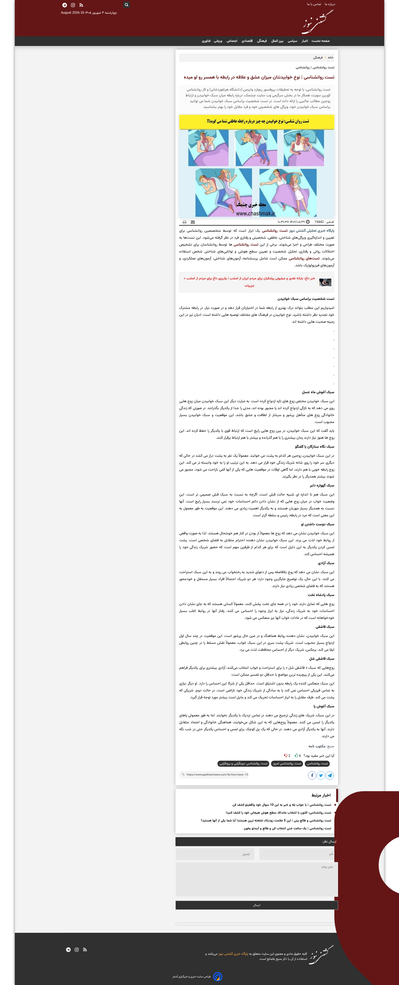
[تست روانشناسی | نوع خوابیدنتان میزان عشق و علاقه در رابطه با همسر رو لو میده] (330, 776)
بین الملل (277, 41)
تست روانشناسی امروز (287, 763)
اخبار (305, 41)
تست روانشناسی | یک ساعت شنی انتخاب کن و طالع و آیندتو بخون (287, 828)
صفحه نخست (320, 41)
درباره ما (330, 4)
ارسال (256, 905)
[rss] (81, 5)
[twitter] (321, 776)
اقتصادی (248, 41)
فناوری (206, 41)
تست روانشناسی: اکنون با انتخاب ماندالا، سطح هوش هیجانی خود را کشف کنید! (278, 812)
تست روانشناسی (317, 763)
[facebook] (312, 776)
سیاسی (293, 41)
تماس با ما (314, 4)
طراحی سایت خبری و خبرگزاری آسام (192, 977)
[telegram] (68, 950)
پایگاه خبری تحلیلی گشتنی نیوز (311, 231)
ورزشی (218, 41)
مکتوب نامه (317, 746)
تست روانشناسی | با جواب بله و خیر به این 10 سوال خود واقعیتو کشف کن (282, 805)
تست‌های (312, 258)
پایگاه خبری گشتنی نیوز (233, 954)
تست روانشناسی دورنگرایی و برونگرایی (243, 763)
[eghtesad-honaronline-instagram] (76, 950)
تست (282, 231)
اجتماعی (232, 41)
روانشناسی (270, 231)
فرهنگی (262, 41)
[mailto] (191, 222)
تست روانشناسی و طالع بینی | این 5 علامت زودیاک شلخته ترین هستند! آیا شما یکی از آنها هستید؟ (266, 820)
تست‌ (253, 245)
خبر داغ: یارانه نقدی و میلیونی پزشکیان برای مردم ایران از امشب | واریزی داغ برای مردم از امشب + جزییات (249, 282)
